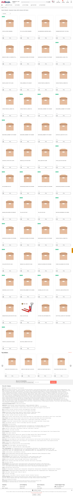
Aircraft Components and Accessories (39, 389)
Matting (3, 453)
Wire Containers (13, 479)
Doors (3, 429)
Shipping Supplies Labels (53, 470)
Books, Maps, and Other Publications (17, 391)
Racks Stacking (38, 460)
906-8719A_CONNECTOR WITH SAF (26, 341)
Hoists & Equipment (5, 440)
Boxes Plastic (12, 410)
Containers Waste (37, 419)
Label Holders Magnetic (12, 445)
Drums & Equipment (5, 431)
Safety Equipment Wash (23, 464)
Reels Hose (11, 462)
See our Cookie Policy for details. (36, 492)
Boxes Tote (18, 410)
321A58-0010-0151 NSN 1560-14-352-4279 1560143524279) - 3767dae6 (11, 369)
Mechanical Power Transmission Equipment (48, 397)
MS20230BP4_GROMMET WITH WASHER (9, 134)
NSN (3, 389)
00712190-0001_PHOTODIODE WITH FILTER (44, 316)
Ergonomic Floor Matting (26, 434)
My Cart (3, 486)
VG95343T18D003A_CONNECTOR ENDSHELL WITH (8, 109)
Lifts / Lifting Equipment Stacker (28, 450)
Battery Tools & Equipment (38, 407)
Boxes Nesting (7, 410)
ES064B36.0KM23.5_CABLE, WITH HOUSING (62, 57)
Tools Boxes (7, 473)
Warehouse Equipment (6, 476)
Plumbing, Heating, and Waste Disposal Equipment (32, 397)
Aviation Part (4, 405)
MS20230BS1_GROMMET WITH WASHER (27, 134)
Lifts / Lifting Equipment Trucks (40, 450)
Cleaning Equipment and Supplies (11, 392)
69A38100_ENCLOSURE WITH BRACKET (9, 212)
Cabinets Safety (34, 412)
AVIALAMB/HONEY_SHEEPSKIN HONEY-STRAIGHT (44, 31)
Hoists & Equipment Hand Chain (52, 440)
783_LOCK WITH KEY (23, 212)
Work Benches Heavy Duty (14, 481)
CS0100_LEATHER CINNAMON (7, 31)
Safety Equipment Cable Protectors (12, 464)
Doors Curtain (12, 429)
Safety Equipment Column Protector (24, 465)
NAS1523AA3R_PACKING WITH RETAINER (63, 186)
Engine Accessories (31, 393)
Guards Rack (24, 437)
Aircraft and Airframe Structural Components (25, 389)
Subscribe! (53, 382)
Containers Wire (43, 419)
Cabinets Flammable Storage (10, 413)
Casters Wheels (58, 416)
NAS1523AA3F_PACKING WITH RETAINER (27, 238)
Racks (3, 460)
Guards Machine (8, 437)
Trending (3, 16)
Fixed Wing (12, 406)
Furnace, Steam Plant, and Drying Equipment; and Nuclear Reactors (16, 395)
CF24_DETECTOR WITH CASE (7, 264)
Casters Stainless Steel (38, 416)
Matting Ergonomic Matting (45, 453)
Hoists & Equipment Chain (14, 440)
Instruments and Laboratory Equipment (54, 395)
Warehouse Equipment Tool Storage (26, 477)
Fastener (8, 406)
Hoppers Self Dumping (16, 442)
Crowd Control (4, 424)
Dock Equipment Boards (13, 425)
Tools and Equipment (6, 407)
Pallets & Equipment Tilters (25, 457)
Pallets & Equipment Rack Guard (14, 457)
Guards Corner (18, 437)
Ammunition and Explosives (20, 390)
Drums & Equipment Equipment (15, 431)
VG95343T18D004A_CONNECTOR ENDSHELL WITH (61, 83)
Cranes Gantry (33, 422)
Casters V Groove (52, 416)
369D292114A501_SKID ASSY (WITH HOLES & (9, 316)
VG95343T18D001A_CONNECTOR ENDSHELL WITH (43, 83)
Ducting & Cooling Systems (30, 405)
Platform (3, 459)
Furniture (47, 394)
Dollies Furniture (13, 428)
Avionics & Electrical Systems (20, 405)
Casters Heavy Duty (16, 416)
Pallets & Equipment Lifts (24, 456)
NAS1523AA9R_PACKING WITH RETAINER (27, 186)
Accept (34, 494)
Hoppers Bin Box (8, 442)
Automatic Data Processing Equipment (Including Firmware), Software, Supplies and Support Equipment (43, 390)
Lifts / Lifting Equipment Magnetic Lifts (29, 449)
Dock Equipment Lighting (39, 425)
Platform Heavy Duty (33, 459)
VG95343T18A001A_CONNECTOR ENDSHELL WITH (61, 238)
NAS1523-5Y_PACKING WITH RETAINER (44, 264)
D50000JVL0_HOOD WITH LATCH (61, 134)
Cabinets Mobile (8, 412)
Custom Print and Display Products (8, 403)
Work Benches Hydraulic (23, 481)
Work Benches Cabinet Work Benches (23, 480)
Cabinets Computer (27, 413)
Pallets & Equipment (6, 456)
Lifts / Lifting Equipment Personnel (43, 449)
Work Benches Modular (32, 481)
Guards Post (13, 437)
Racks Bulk (11, 460)
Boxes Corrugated (27, 410)
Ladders (3, 446)
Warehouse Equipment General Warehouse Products (19, 476)
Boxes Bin (22, 410)
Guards (3, 437)
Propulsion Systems (22, 406)
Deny (39, 494)
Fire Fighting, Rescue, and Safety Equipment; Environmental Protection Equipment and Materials (28, 394)
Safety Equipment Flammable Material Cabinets (39, 465)
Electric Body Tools (46, 407)
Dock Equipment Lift (30, 425)
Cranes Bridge (23, 422)
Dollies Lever (25, 428)
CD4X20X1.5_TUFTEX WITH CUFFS (8, 160)
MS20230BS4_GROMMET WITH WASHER (45, 108)
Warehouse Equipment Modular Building (39, 477)
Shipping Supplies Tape (23, 470)
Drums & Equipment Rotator (55, 431)
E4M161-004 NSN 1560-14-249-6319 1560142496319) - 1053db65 (27, 369)
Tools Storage (12, 473)
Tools (3, 473)
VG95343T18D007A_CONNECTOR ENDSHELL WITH (26, 109)
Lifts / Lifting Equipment (6, 448)
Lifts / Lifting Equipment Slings (17, 450)
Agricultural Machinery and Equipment (10, 389)
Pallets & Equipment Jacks (14, 456)
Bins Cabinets (6, 409)
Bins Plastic (11, 409)
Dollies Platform (31, 428)
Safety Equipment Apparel (13, 463)
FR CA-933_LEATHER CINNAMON (25, 31)
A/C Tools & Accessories (14, 407)
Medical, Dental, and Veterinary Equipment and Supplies (39, 396)
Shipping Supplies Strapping (14, 470)
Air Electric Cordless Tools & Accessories (26, 407)
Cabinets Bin (21, 412)
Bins (3, 409)
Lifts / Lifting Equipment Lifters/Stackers (31, 448)
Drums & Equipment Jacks (35, 431)
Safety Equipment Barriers (23, 463)
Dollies (3, 428)
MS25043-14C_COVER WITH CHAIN (26, 264)
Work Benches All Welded (12, 480)
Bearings (63, 390)
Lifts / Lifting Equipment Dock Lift (17, 448)
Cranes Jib (18, 422)
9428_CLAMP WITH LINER (42, 160)
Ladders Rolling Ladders (26, 446)
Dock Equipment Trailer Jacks (21, 426)
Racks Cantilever (21, 460)
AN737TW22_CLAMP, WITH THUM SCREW (63, 315)
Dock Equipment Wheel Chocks (40, 426)
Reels (3, 462)
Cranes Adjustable (8, 422)
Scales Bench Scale (8, 467)
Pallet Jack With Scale (24, 315)
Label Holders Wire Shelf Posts (21, 445)
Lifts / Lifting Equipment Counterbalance (45, 448)
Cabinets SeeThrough (19, 413)
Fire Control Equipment (52, 393)
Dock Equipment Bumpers (22, 425)
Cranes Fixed (28, 422)
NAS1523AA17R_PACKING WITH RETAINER (45, 186)
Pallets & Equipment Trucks (35, 457)
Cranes (3, 422)
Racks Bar (6, 460)
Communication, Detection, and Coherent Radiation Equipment (34, 391)
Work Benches (4, 480)
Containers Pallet (31, 419)
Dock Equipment (5, 425)
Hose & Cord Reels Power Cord (14, 443)
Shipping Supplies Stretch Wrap (33, 470)
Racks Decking (15, 460)
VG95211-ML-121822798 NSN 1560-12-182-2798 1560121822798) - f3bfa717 (44, 369)
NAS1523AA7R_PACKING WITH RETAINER (45, 57)
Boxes (3, 410)
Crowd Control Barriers (12, 424)
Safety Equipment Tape (40, 464)
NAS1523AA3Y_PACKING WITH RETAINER (9, 238)
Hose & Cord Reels (5, 443)
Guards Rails (28, 437)
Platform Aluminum (26, 459)
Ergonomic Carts (18, 434)
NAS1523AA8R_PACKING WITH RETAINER (45, 238)
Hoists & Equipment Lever (32, 440)
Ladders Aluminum (9, 446)
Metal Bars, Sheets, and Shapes (11, 397)
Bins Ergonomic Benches (11, 434)
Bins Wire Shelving (7, 479)
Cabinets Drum (33, 413)
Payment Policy (22, 486)
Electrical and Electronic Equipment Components (19, 393)
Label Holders (4, 445)
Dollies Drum (7, 428)
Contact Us (72, 250)
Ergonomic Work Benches (42, 434)
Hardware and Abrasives (37, 395)
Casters (3, 416)
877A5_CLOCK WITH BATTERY (61, 160)
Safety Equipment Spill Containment (34, 463)
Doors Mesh (17, 429)
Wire (3, 479)
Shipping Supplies (5, 470)
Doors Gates (7, 429)
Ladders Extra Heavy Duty (17, 446)
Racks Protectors (33, 460)
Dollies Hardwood (19, 428)
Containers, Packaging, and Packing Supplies (49, 392)
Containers (4, 419)
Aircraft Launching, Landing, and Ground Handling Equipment (57, 389)
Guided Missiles (44, 395)
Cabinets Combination (27, 412)
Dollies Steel (36, 428)
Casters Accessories (9, 416)
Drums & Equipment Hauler (25, 431)
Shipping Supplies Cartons (43, 470)
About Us (38, 486)
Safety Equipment (5, 463)
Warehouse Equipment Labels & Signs (13, 477)
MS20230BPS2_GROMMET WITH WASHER (63, 108)
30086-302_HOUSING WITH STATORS (62, 264)
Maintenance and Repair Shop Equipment (56, 396)
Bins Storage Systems (26, 409)
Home (2, 7)
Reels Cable (7, 462)
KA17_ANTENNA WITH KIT (6, 186)
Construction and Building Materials (51, 391)
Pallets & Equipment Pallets (34, 456)
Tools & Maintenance (43, 406)
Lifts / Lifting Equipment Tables (51, 450)
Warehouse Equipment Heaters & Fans (35, 476)
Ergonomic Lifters (34, 434)
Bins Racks (20, 409)
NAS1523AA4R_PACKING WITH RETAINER (27, 57)
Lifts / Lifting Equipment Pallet (17, 449)
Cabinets (3, 412)
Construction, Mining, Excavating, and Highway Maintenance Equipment (30, 392)
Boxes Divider (33, 410)
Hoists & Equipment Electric (42, 440)
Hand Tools (30, 395)
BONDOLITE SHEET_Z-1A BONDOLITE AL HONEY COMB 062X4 (9, 57)
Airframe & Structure (10, 405)
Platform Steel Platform (10, 459)
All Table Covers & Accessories (20, 403)
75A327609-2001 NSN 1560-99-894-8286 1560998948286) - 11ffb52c (60, 369)
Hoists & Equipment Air (23, 440)
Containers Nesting (10, 419)
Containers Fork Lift (24, 419)
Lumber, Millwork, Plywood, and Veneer (22, 396)
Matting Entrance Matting (36, 453)
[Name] (47, 2)
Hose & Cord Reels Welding (25, 443)
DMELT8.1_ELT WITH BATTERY (25, 160)
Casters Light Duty (46, 416)
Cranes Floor (14, 422)
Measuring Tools (20, 397)
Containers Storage (17, 419)
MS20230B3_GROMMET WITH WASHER (44, 134)
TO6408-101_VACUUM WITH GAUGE (8, 341)
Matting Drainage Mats (27, 453)
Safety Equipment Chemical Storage (12, 465)
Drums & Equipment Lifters (45, 431)
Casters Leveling (23, 416)
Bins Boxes (16, 409)
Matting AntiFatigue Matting (10, 453)
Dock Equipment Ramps (31, 426)
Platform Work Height (18, 459)
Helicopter (17, 406)
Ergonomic (4, 434)
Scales (3, 467)
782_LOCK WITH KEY (41, 212)
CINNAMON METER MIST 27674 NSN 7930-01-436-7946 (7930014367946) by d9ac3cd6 (63, 31)
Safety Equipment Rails (31, 464)
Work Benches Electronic (34, 480)
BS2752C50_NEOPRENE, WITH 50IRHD (62, 212)
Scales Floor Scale (16, 467)
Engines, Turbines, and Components (41, 393)
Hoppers (3, 442)
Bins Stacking (33, 409)
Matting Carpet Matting (19, 453)
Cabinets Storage (15, 412)
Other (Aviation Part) (35, 406)
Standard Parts (29, 406)
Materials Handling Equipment (10, 396)
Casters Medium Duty (29, 416)
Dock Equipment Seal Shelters (10, 426)
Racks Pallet (27, 460)
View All (70, 352)
